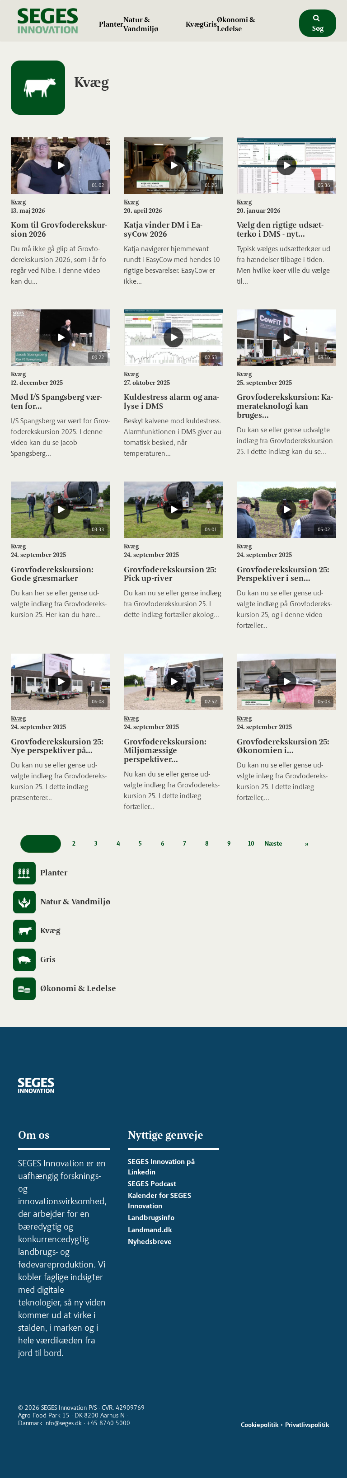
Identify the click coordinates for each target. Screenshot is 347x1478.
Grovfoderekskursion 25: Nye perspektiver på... (57, 746)
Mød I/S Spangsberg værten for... (56, 401)
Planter (111, 24)
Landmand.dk (150, 1229)
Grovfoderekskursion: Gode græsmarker (52, 574)
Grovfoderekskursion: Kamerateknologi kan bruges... (285, 406)
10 (251, 843)
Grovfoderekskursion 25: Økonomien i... (283, 746)
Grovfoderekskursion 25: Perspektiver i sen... (283, 574)
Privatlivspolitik (307, 1425)
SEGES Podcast (152, 1183)
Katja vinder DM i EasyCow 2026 (163, 229)
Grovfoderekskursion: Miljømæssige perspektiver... (165, 751)
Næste (273, 843)
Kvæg (194, 24)
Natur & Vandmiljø (140, 24)
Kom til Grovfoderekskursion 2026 (59, 229)
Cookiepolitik (259, 1425)
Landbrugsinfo (151, 1217)
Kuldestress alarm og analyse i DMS (171, 401)
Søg (318, 28)
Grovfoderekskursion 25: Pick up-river (170, 574)
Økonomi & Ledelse (236, 24)
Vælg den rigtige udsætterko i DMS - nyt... (280, 229)
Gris (210, 24)
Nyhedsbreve (150, 1241)
